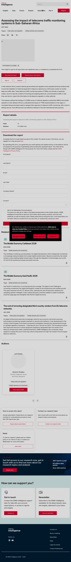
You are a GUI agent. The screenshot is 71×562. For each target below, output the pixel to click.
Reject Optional (39, 236)
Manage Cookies (18, 236)
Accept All (53, 236)
